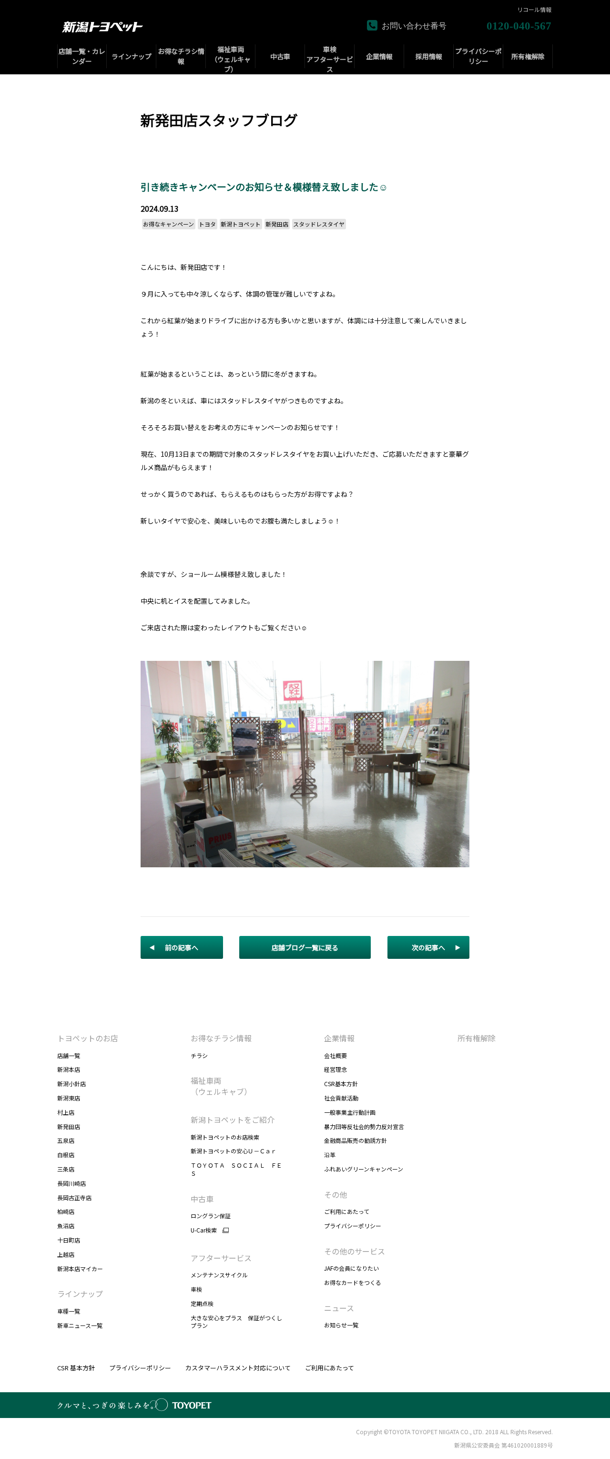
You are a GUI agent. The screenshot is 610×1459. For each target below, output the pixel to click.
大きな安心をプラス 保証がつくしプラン (236, 1322)
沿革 (330, 1155)
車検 (196, 1289)
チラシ (199, 1055)
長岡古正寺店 (74, 1197)
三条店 (65, 1169)
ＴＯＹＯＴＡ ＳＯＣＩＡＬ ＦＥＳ (236, 1169)
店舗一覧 (68, 1055)
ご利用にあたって (346, 1211)
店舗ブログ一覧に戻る (305, 947)
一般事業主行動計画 (350, 1112)
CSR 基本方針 (76, 1367)
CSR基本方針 (341, 1083)
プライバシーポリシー (352, 1226)
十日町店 (68, 1240)
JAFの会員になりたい (351, 1268)
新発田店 (68, 1126)
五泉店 (65, 1140)
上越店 (65, 1254)
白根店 (65, 1155)
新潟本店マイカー (80, 1268)
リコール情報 (534, 9)
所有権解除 (477, 1038)
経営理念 (335, 1069)
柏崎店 (65, 1211)
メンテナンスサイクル (219, 1275)
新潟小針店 (71, 1083)
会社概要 (335, 1055)
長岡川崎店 (71, 1183)
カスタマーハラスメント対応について (238, 1367)
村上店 (65, 1112)
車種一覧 (68, 1311)
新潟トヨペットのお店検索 (225, 1137)
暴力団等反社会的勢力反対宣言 (364, 1126)
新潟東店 (68, 1098)
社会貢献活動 (341, 1098)
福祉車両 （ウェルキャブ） (221, 1086)
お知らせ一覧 (341, 1325)
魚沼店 (65, 1226)
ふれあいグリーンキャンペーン (363, 1169)
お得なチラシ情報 (221, 1038)
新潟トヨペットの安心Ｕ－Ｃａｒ (233, 1151)
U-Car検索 (204, 1230)
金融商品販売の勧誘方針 (355, 1140)
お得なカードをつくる (352, 1282)
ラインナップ (80, 1293)
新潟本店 (68, 1069)
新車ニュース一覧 (79, 1325)
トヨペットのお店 (87, 1038)
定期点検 (202, 1303)
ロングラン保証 (211, 1216)
